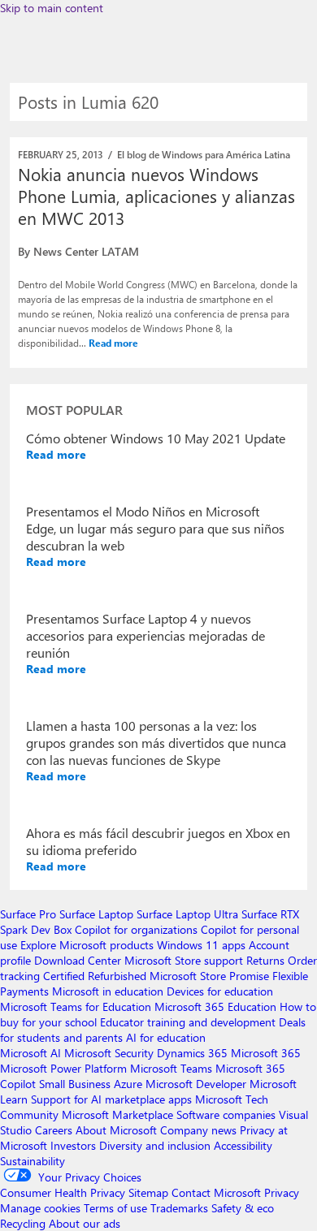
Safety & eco (242, 1208)
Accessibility (243, 1145)
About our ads (84, 1223)
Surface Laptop (96, 914)
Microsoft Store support (183, 960)
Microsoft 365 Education (215, 1006)
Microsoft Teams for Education (75, 1006)
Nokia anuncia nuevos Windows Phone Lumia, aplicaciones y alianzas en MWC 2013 (156, 195)
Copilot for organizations (136, 929)
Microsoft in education (107, 991)
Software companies (226, 1114)
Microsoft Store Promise (209, 975)
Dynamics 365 (192, 1052)
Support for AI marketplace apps (111, 1099)
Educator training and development (188, 1022)
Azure (128, 1083)
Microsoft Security (109, 1052)
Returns (265, 960)
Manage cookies (40, 1208)
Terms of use (115, 1208)
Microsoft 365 (266, 1052)
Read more (113, 342)
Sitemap (148, 1192)
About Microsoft (116, 1130)
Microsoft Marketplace (117, 1114)
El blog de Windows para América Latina (203, 154)
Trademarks (179, 1208)
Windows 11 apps (201, 944)
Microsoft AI (30, 1052)
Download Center (77, 960)
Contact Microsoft (216, 1192)
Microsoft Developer (195, 1083)
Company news (198, 1130)
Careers (53, 1130)
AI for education (166, 1037)
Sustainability (32, 1160)
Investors (73, 1145)
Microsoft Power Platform (63, 1068)
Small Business (75, 1083)
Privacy (281, 1192)
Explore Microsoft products (87, 944)
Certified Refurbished (94, 975)
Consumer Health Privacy (62, 1192)
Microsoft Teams (171, 1068)
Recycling (23, 1223)
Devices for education (220, 991)
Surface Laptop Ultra (187, 914)
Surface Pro (28, 914)
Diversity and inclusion (155, 1145)
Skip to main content (51, 7)
